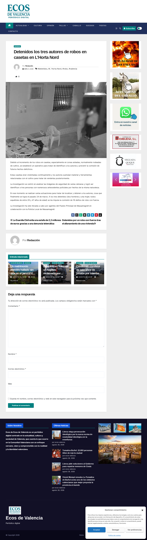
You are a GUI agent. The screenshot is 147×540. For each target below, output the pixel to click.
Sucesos (90, 25)
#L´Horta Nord (54, 69)
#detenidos (42, 69)
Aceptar (96, 530)
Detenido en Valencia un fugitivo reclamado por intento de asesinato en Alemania (55, 273)
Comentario (14, 306)
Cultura (38, 25)
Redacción (29, 66)
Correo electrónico (17, 369)
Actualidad (21, 25)
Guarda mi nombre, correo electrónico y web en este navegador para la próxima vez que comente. (53, 399)
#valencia (73, 69)
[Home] (9, 25)
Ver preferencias (135, 530)
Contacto (13, 31)
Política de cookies (114, 535)
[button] (142, 510)
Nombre (12, 354)
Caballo (77, 25)
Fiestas (102, 25)
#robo (65, 69)
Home (81, 535)
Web (10, 384)
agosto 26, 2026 (19, 277)
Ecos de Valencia (16, 263)
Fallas (62, 25)
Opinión (50, 25)
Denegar (115, 530)
